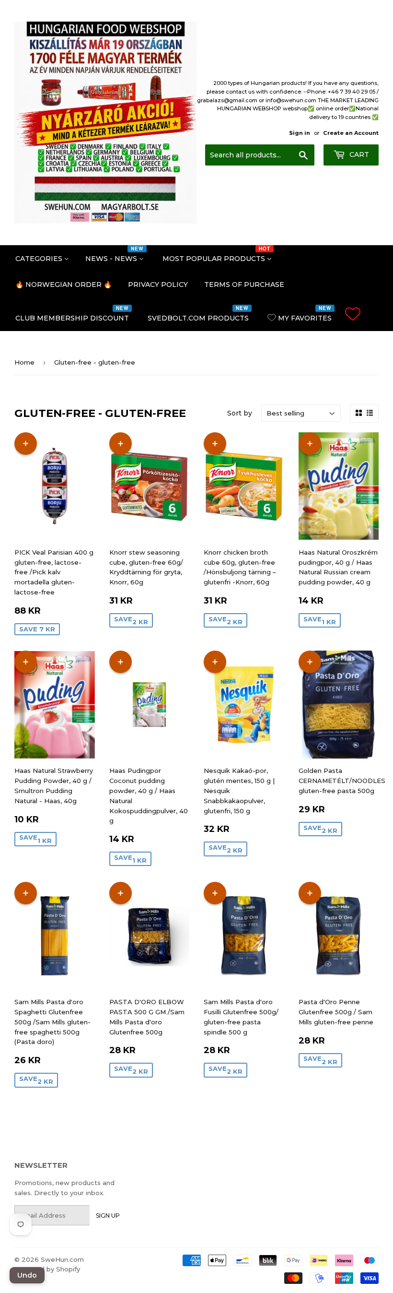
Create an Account (351, 133)
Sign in (299, 133)
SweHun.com (62, 1259)
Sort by (239, 413)
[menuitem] (42, 258)
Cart (358, 154)
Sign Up (108, 1215)
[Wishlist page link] (353, 314)
